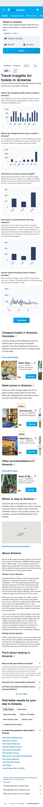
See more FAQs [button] (21, 694)
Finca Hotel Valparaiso (10, 759)
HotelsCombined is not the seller (16, 785)
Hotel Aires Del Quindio (11, 762)
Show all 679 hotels (10, 357)
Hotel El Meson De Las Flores (13, 768)
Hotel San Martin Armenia (12, 747)
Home (5, 803)
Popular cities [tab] (27, 719)
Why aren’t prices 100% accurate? (16, 793)
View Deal (31, 376)
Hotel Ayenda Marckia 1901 (12, 737)
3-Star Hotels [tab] (8, 709)
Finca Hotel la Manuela (11, 744)
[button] (3, 9)
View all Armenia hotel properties (15, 546)
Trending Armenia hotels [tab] (12, 724)
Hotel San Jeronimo (9, 741)
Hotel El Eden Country (10, 753)
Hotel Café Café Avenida (11, 750)
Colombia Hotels (15, 803)
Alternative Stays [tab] (9, 714)
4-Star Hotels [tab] (22, 709)
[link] (21, 320)
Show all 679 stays (9, 471)
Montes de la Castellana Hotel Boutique (17, 756)
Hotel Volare (6, 765)
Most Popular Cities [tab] (10, 719)
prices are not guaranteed (16, 779)
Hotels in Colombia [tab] (27, 714)
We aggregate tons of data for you (16, 789)
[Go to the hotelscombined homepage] (16, 10)
